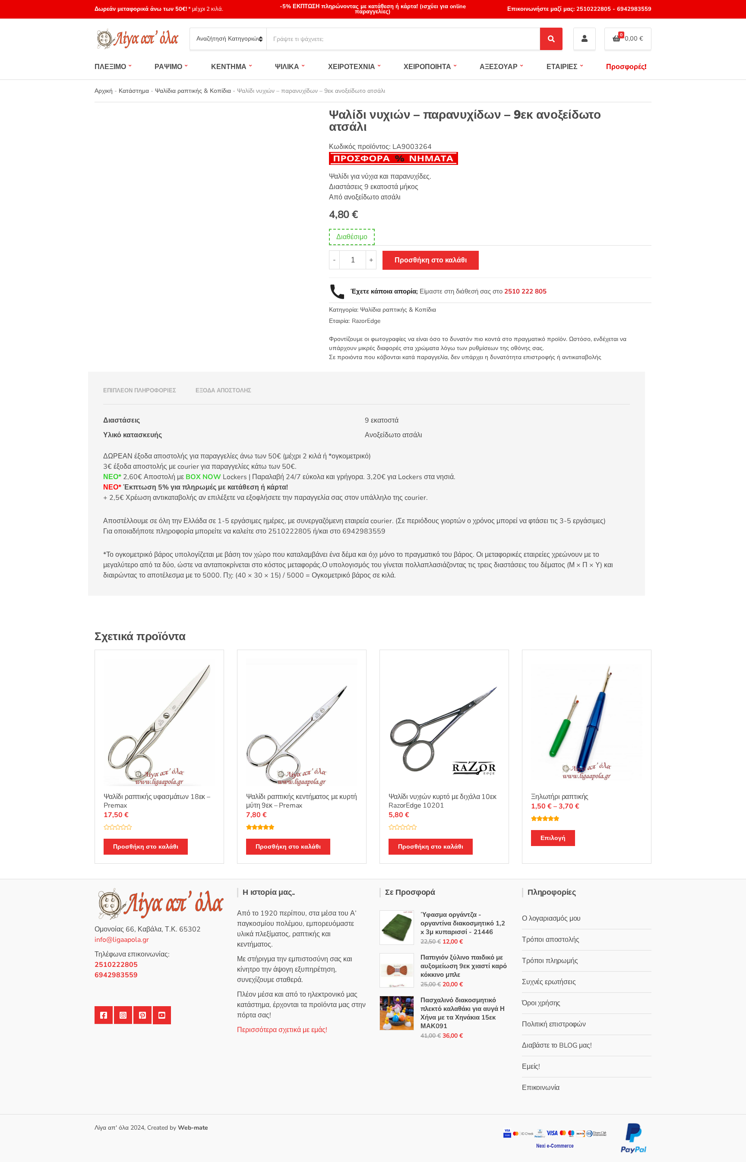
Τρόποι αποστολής (550, 939)
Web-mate (193, 1128)
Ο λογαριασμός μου (551, 918)
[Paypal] (634, 1138)
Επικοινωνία (541, 1088)
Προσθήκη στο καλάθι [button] (145, 847)
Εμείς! (531, 1066)
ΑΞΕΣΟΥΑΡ (499, 67)
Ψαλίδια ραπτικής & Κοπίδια (193, 91)
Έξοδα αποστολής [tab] (223, 391)
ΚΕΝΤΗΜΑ (229, 67)
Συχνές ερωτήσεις (548, 982)
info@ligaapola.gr (122, 939)
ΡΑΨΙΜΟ (168, 67)
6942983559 (633, 9)
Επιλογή (553, 838)
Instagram (123, 1015)
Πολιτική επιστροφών (554, 1024)
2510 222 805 (525, 291)
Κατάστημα (134, 91)
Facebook (104, 1015)
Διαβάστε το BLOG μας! (557, 1045)
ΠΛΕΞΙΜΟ (110, 67)
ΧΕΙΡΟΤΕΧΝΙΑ (351, 67)
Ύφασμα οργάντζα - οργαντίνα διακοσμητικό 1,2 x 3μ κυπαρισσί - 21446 (462, 923)
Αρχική (104, 91)
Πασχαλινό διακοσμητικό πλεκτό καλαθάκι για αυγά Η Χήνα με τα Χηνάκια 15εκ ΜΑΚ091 (462, 1013)
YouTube (162, 1015)
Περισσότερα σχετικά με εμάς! (282, 1030)
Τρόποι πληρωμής (550, 961)
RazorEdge (366, 321)
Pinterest (142, 1015)
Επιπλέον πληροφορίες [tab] (139, 391)
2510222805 (593, 9)
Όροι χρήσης (541, 1003)
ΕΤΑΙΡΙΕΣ (562, 67)
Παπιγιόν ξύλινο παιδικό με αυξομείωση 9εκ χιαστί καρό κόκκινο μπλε (463, 966)
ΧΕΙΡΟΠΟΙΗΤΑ (427, 67)
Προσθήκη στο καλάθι (431, 260)
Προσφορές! (626, 67)
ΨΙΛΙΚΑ (287, 67)
